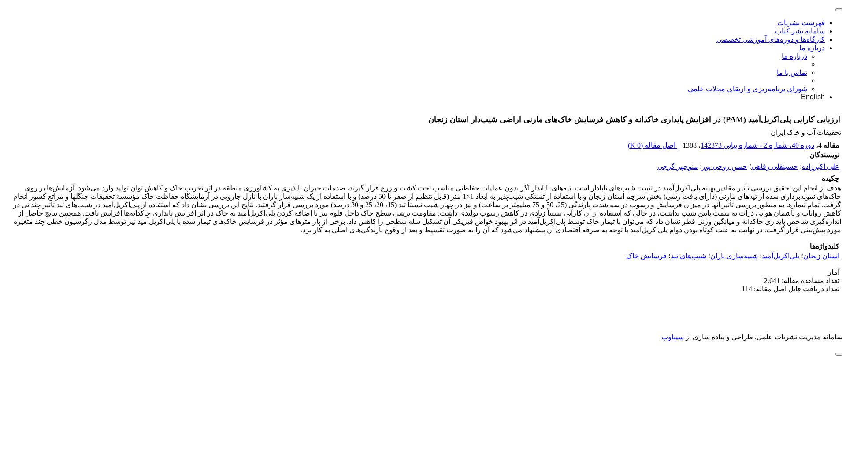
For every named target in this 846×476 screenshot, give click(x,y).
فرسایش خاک (646, 256)
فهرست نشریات (801, 22)
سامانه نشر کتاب (800, 31)
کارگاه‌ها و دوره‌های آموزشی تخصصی (770, 39)
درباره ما (812, 48)
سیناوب (672, 337)
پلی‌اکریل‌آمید (780, 256)
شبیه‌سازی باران (734, 256)
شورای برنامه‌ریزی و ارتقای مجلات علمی (747, 89)
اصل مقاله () (652, 145)
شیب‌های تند (688, 256)
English (813, 96)
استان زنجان (821, 256)
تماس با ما (792, 72)
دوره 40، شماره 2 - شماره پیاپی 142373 (757, 145)
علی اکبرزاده (820, 166)
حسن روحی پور (724, 166)
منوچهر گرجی (677, 166)
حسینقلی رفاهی (774, 166)
